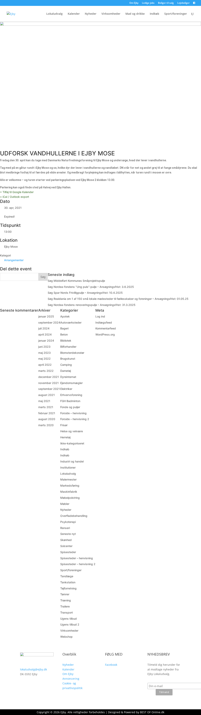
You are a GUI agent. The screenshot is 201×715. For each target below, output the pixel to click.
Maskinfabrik (68, 491)
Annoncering (70, 678)
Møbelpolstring (70, 497)
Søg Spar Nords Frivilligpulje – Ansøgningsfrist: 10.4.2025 (85, 292)
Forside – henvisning (73, 413)
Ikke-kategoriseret (72, 443)
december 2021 (48, 376)
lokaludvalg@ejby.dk (33, 669)
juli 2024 (43, 328)
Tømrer (64, 594)
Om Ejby (133, 3)
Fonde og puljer (70, 407)
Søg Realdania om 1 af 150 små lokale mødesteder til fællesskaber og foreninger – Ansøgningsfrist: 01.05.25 (118, 298)
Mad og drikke (135, 14)
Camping (66, 364)
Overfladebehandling (73, 515)
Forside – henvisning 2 (74, 419)
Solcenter (66, 546)
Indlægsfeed (103, 322)
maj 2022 (44, 358)
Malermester (68, 479)
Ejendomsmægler (71, 383)
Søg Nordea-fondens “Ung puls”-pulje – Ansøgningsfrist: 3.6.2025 (91, 286)
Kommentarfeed (105, 328)
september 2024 (49, 322)
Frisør (64, 425)
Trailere (65, 606)
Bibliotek (65, 340)
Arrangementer (14, 260)
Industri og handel (72, 461)
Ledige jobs (148, 3)
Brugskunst (67, 358)
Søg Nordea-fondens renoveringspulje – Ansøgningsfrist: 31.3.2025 (91, 304)
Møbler (64, 503)
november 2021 (48, 383)
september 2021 (49, 388)
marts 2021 (45, 407)
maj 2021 (44, 401)
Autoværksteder (70, 322)
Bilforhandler (68, 346)
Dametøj (65, 370)
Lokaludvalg (54, 14)
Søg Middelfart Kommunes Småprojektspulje (76, 280)
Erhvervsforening (71, 395)
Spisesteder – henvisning (76, 558)
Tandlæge (66, 576)
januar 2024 (46, 340)
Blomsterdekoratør (72, 352)
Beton (64, 334)
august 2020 (46, 419)
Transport (66, 612)
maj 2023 (44, 352)
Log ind (100, 316)
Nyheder (90, 14)
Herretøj (65, 437)
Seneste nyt (68, 533)
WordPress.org (105, 334)
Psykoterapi (68, 521)
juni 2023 (44, 346)
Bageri (64, 328)
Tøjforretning (68, 588)
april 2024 (45, 334)
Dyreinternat (68, 376)
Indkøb (154, 14)
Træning (65, 600)
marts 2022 (46, 370)
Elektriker (66, 388)
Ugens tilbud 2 (69, 624)
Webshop (66, 636)
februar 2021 (46, 413)
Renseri (65, 528)
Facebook (111, 665)
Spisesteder (68, 552)
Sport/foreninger (175, 14)
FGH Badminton (70, 401)
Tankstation (67, 582)
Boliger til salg (166, 3)
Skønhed (66, 540)
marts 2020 (46, 425)
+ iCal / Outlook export (14, 196)
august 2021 (46, 395)
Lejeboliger (183, 3)
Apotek (65, 316)
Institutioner (68, 467)
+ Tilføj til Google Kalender (17, 192)
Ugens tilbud (68, 618)
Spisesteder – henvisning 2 (77, 564)
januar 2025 (46, 316)
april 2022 (45, 364)
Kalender (74, 14)
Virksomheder (110, 14)
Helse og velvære (71, 431)
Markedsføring (69, 485)
